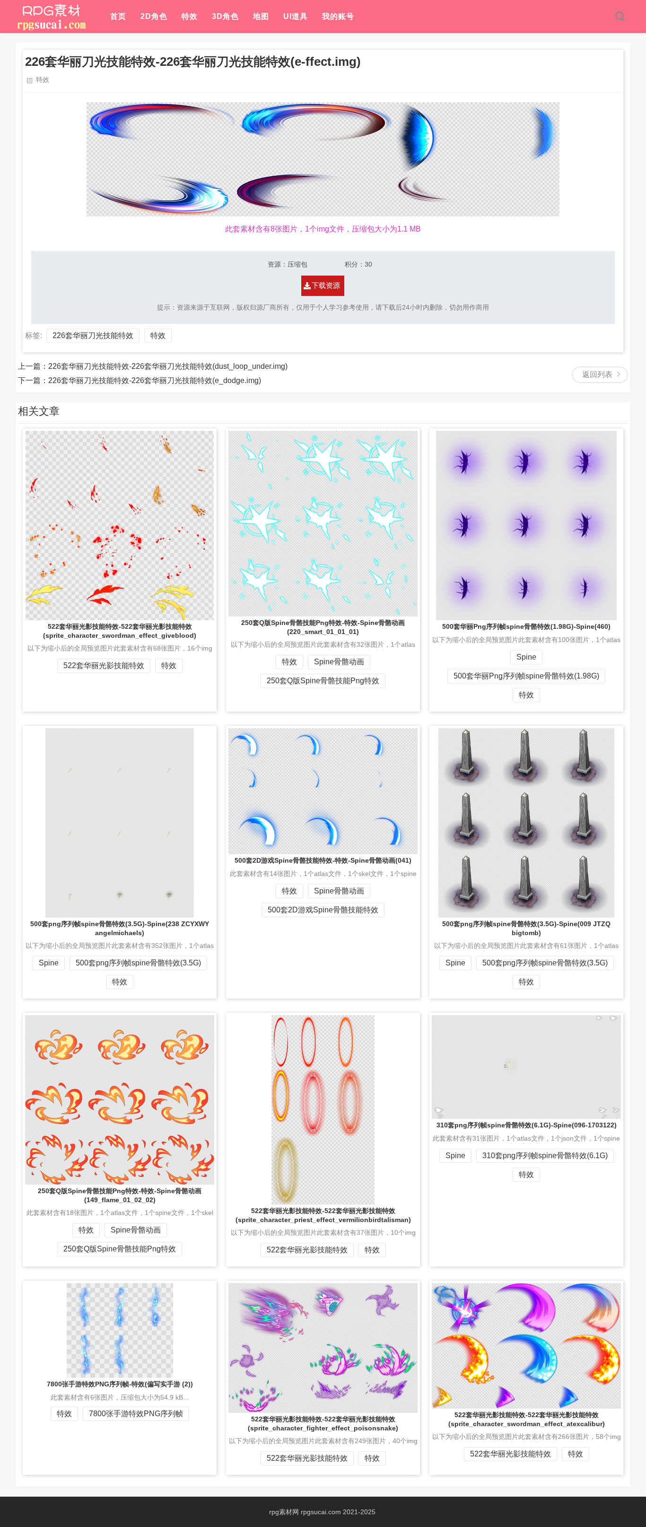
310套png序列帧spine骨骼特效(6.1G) (545, 1156)
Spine (526, 657)
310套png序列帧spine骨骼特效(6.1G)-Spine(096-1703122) (526, 1125)
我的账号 (338, 16)
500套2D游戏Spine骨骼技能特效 (323, 910)
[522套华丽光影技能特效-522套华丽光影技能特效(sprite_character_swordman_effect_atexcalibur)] (526, 1347)
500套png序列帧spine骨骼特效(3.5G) (138, 963)
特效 (190, 16)
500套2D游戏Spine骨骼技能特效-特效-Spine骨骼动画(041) (323, 860)
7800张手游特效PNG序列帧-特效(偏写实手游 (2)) (120, 1384)
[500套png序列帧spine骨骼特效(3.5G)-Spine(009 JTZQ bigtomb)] (526, 824)
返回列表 (597, 374)
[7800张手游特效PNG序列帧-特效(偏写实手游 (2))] (119, 1331)
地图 (261, 16)
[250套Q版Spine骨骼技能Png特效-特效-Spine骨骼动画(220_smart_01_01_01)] (323, 524)
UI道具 (295, 16)
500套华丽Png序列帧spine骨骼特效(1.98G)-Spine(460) (526, 626)
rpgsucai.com (321, 1512)
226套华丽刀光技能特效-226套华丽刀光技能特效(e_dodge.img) (154, 380)
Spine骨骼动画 (339, 662)
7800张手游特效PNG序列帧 (136, 1414)
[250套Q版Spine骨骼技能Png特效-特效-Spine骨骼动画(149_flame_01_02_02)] (119, 1101)
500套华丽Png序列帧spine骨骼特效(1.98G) (526, 676)
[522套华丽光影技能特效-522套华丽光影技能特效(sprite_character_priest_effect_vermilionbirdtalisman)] (323, 1110)
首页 (118, 16)
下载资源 (326, 285)
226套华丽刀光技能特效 (92, 335)
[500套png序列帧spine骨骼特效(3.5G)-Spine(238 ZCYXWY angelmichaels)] (119, 824)
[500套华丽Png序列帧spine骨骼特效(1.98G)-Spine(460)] (526, 526)
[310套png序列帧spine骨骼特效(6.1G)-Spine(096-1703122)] (526, 1068)
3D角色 (225, 16)
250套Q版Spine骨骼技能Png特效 (323, 681)
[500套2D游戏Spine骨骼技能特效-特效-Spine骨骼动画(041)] (323, 792)
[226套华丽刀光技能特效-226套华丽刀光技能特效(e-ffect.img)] (51, 28)
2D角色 (153, 16)
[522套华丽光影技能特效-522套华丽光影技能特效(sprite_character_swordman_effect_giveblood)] (119, 526)
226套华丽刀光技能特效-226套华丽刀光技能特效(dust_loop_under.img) (168, 366)
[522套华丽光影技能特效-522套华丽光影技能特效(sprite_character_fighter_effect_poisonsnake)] (323, 1349)
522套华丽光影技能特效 (103, 665)
